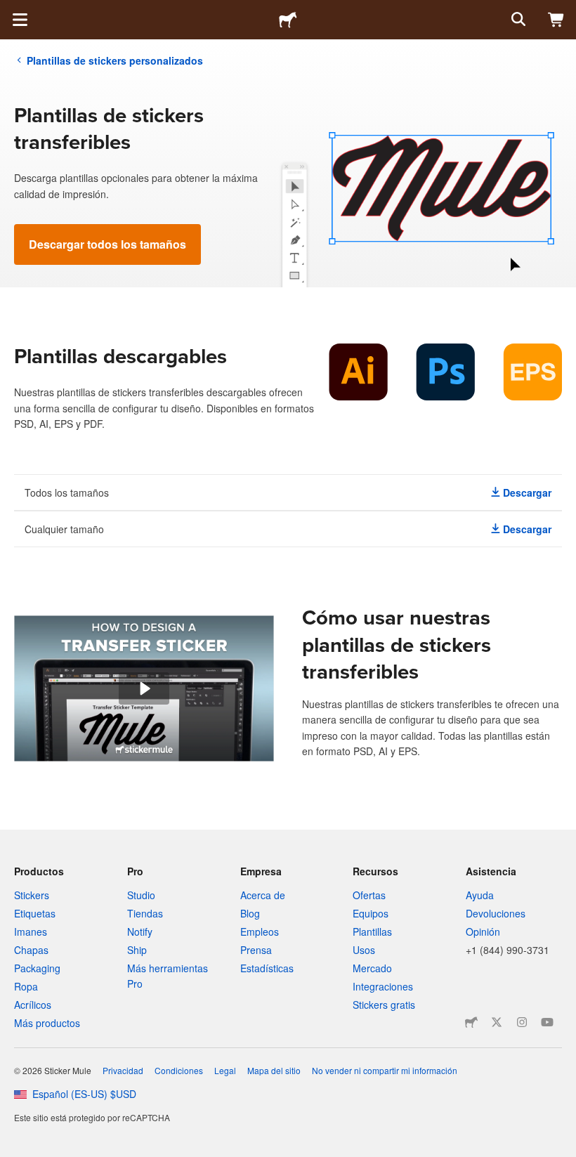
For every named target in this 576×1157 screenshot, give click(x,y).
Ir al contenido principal (10, 10)
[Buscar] (517, 19)
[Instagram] (522, 1022)
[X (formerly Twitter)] (496, 1022)
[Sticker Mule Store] (471, 1022)
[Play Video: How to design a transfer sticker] (144, 688)
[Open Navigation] (19, 19)
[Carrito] (556, 19)
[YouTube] (547, 1022)
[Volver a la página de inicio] (288, 19)
